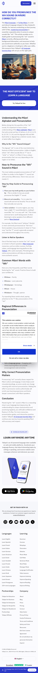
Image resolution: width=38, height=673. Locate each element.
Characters (23, 548)
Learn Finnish (6, 564)
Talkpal (4, 251)
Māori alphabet (22, 130)
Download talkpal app (20, 432)
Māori (4, 39)
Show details (27, 345)
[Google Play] (28, 491)
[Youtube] (16, 522)
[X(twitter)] (33, 522)
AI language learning (21, 417)
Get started (26, 3)
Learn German (6, 551)
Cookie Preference (25, 618)
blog (9, 51)
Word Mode (23, 564)
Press (21, 603)
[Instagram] (5, 522)
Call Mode (23, 558)
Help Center (23, 612)
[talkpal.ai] (3, 3)
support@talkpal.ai (19, 515)
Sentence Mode (24, 561)
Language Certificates (26, 570)
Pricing (22, 606)
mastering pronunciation (19, 30)
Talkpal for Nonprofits (8, 606)
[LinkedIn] (27, 522)
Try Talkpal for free (19, 103)
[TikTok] (11, 522)
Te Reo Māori (22, 23)
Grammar (23, 539)
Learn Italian (6, 548)
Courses (22, 542)
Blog (21, 599)
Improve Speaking (25, 579)
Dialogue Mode (24, 567)
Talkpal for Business (8, 599)
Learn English (6, 539)
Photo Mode (23, 554)
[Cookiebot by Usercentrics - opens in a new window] (27, 313)
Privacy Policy (24, 615)
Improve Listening (25, 576)
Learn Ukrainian (7, 554)
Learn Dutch (5, 558)
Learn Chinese (6, 570)
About (21, 596)
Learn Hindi (5, 573)
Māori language (10, 23)
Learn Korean (6, 579)
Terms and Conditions (26, 621)
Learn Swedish (6, 561)
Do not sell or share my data (19, 358)
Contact (22, 609)
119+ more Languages (8, 585)
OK (19, 351)
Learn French (6, 545)
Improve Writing (25, 585)
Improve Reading (25, 582)
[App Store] (10, 491)
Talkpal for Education (8, 596)
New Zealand (14, 219)
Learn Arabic (6, 567)
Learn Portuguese (7, 582)
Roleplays (23, 545)
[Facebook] (22, 522)
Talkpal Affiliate (7, 615)
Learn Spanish (6, 542)
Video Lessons (24, 573)
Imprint (22, 643)
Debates (22, 551)
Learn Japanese (7, 576)
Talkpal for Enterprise (8, 603)
